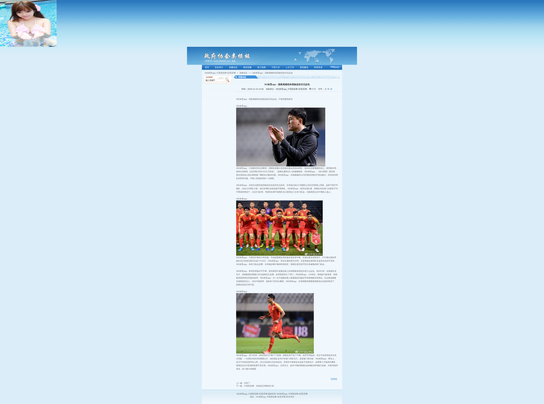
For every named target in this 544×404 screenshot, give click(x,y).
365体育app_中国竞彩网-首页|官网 (220, 73)
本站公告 (335, 67)
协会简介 (219, 67)
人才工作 (290, 67)
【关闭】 (334, 379)
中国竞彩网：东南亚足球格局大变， (260, 386)
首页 (207, 67)
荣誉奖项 (318, 67)
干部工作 (275, 67)
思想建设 (304, 67)
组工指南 (261, 67)
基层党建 (247, 67)
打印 (314, 89)
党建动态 (233, 67)
